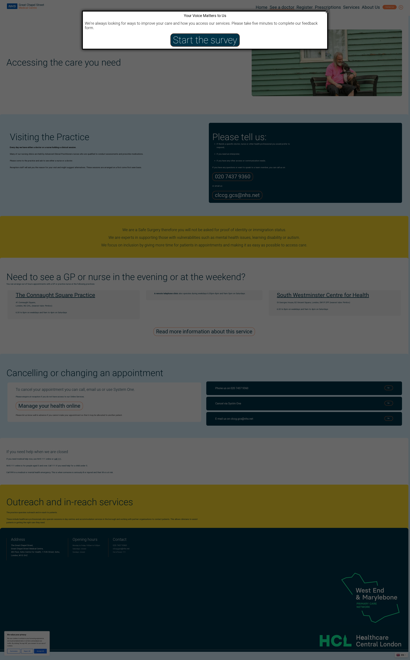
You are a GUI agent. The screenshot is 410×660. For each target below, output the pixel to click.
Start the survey (205, 40)
